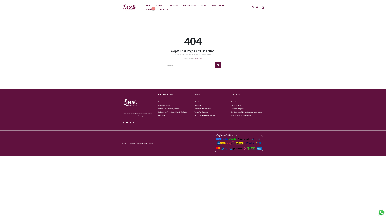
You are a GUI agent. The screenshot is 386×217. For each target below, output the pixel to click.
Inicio (148, 5)
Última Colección (217, 5)
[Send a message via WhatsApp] (381, 212)
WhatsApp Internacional (203, 109)
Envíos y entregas (164, 105)
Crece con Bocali (236, 105)
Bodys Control (172, 5)
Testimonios (164, 9)
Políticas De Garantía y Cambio (168, 109)
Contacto (161, 115)
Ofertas (159, 5)
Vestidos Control (189, 5)
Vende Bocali (235, 102)
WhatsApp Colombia (201, 112)
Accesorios (150, 9)
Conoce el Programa (237, 109)
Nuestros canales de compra (167, 102)
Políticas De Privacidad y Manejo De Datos (172, 112)
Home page (198, 58)
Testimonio (198, 105)
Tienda (203, 5)
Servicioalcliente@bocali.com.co (205, 115)
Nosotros (198, 102)
